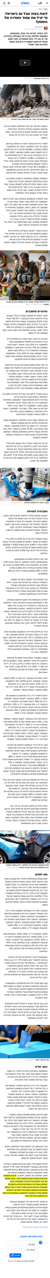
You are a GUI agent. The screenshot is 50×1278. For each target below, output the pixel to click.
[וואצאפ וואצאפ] (9, 3)
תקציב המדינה (33, 1227)
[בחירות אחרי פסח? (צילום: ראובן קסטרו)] (25, 1043)
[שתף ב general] (4, 3)
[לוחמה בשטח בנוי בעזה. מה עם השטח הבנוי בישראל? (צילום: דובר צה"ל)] (25, 102)
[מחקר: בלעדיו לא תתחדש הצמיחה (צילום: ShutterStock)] (25, 486)
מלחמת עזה (43, 1227)
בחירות (25, 1227)
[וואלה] (25, 3)
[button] (40, 3)
